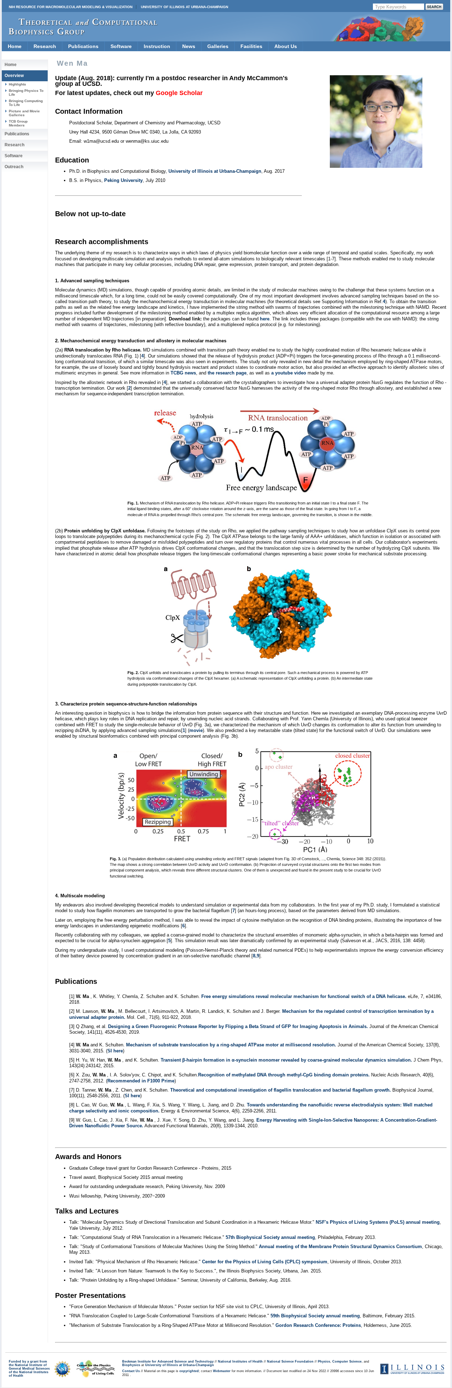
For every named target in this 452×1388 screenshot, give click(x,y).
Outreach (14, 166)
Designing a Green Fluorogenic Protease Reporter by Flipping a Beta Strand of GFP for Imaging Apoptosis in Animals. (238, 1026)
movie (196, 730)
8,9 (256, 955)
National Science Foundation (290, 1361)
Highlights (17, 84)
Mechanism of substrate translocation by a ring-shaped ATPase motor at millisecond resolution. (231, 1044)
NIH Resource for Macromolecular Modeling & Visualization (70, 7)
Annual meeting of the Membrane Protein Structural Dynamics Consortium (340, 1246)
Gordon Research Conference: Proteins (318, 1325)
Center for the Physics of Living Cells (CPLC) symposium (264, 1261)
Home (15, 46)
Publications (83, 46)
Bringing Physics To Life (26, 92)
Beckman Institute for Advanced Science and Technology (168, 1361)
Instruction (157, 46)
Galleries (217, 46)
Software (121, 46)
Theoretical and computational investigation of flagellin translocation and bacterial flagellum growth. (281, 1090)
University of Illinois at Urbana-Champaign (184, 7)
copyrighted (189, 1371)
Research (45, 46)
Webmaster (222, 1371)
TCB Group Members (18, 123)
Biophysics (131, 1365)
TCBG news (183, 373)
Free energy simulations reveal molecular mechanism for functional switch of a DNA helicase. (303, 996)
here (264, 318)
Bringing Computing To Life (26, 102)
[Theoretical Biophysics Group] (80, 33)
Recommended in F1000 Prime (140, 1080)
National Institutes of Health (240, 1361)
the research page (227, 373)
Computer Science (347, 1361)
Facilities (251, 46)
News (188, 46)
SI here (115, 1050)
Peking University (123, 180)
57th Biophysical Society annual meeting (270, 1237)
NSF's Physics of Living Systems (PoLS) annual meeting (378, 1222)
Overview (14, 75)
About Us (285, 46)
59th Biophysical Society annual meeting (315, 1315)
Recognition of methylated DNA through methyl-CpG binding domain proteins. (284, 1074)
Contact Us (131, 1371)
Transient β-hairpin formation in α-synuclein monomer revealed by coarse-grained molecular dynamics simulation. (286, 1060)
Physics (324, 1361)
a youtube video (288, 373)
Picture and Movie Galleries (24, 113)
